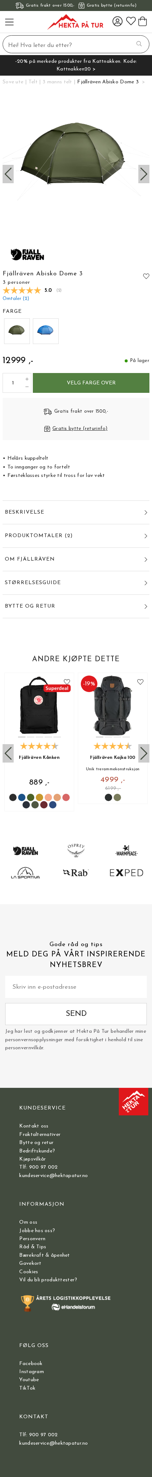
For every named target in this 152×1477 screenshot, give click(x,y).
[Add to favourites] (146, 276)
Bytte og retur (36, 1142)
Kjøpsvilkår (32, 1159)
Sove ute (13, 82)
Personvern (32, 1239)
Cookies (28, 1272)
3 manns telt (57, 82)
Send (76, 1014)
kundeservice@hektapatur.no (53, 1176)
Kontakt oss (33, 1126)
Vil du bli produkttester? (48, 1280)
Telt (33, 82)
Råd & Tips (32, 1247)
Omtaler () (16, 299)
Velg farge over (91, 383)
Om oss (28, 1222)
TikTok (27, 1388)
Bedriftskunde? (37, 1151)
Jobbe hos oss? (37, 1231)
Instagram (31, 1372)
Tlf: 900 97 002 (38, 1167)
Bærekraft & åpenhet (44, 1255)
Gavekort (30, 1263)
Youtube (29, 1380)
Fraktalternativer (40, 1134)
